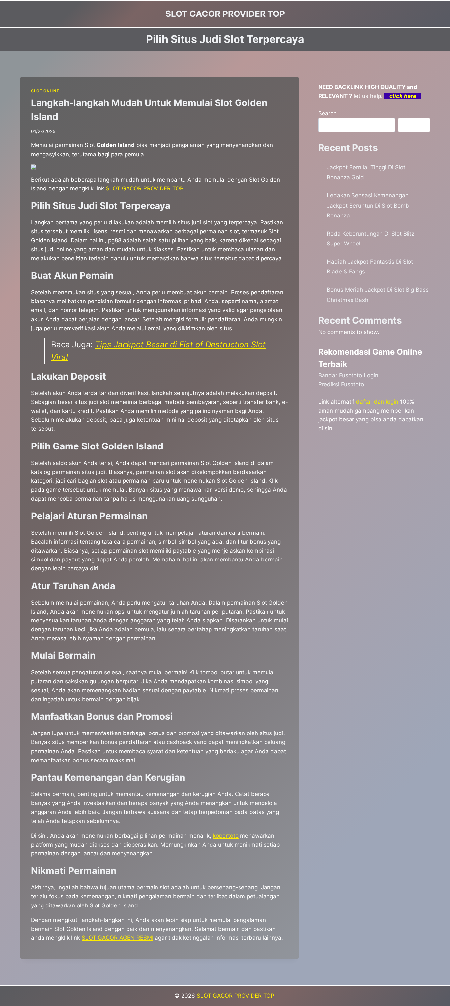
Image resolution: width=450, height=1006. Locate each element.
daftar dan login (377, 401)
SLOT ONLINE (45, 90)
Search (327, 113)
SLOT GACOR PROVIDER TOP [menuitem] (144, 188)
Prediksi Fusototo (341, 384)
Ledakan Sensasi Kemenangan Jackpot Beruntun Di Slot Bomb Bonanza (368, 205)
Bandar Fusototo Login (348, 375)
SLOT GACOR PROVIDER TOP (236, 995)
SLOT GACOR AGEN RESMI (117, 937)
